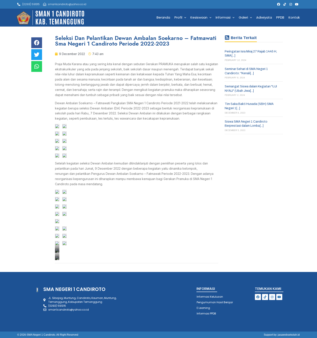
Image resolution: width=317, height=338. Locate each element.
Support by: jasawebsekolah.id (282, 334)
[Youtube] (297, 4)
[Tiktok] (285, 4)
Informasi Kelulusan (210, 297)
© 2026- (22, 334)
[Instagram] (291, 4)
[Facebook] (279, 4)
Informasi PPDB (206, 313)
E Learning (203, 308)
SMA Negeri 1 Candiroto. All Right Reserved (52, 334)
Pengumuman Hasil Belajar (215, 302)
